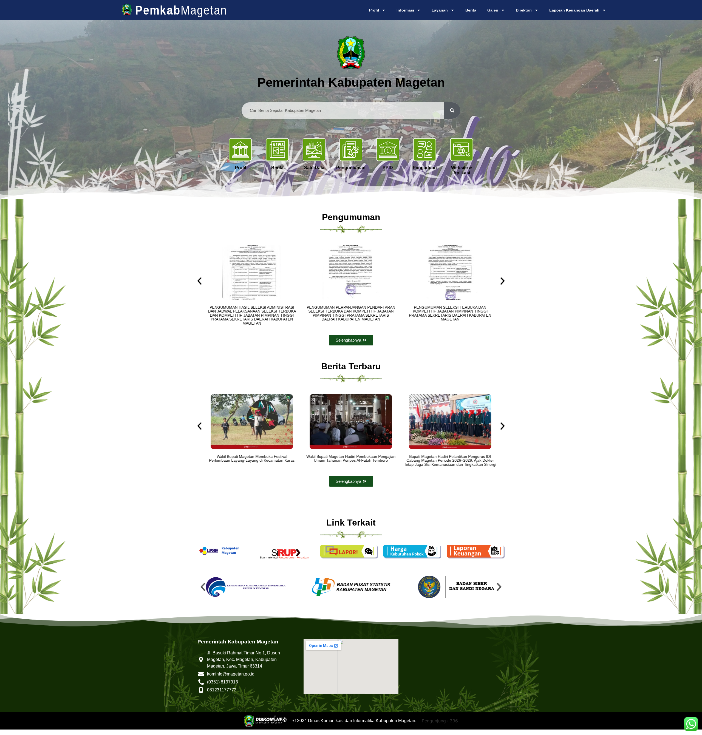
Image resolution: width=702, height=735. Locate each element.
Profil (374, 10)
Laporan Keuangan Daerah (574, 10)
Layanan (440, 10)
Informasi (405, 10)
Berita (470, 10)
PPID (388, 167)
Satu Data (314, 167)
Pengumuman (351, 167)
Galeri (492, 10)
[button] (199, 281)
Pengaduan (425, 167)
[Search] (452, 110)
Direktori (524, 10)
